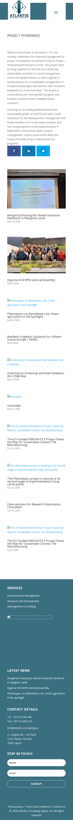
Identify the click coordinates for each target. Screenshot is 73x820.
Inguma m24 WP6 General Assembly (31, 280)
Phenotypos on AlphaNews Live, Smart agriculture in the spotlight (33, 315)
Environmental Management (23, 595)
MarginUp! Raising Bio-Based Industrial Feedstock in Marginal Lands (33, 216)
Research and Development (23, 601)
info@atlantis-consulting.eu (22, 728)
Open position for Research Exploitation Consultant (34, 505)
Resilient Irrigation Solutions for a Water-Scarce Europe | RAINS (34, 338)
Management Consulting (21, 606)
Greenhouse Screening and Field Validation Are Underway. (35, 374)
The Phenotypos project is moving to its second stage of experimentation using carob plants (33, 481)
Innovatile (14, 406)
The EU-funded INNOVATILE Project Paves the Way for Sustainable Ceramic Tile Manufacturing (35, 442)
